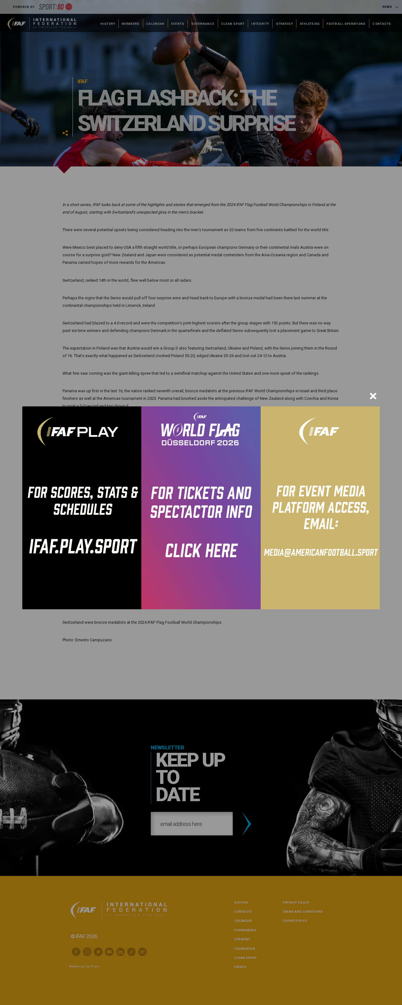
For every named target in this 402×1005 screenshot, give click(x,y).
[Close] (373, 396)
